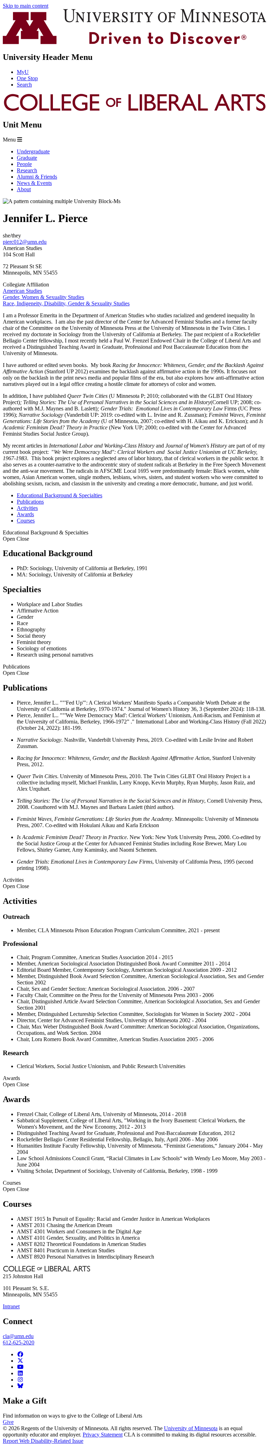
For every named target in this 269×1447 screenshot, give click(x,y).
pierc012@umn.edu (25, 242)
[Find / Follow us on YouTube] (20, 1367)
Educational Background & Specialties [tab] (59, 495)
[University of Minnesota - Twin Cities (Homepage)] (134, 42)
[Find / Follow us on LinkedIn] (20, 1373)
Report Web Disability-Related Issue (43, 1441)
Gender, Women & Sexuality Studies (43, 297)
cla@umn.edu (18, 1336)
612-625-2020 (18, 1342)
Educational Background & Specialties (45, 535)
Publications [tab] (30, 502)
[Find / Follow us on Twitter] (20, 1361)
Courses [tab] (26, 521)
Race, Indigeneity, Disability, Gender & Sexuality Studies (66, 303)
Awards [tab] (25, 514)
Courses (16, 1186)
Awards (16, 1081)
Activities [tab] (27, 508)
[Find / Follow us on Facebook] (20, 1354)
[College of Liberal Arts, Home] (134, 110)
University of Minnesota (191, 1428)
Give (8, 1422)
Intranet (11, 1306)
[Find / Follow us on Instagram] (20, 1380)
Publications (16, 670)
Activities (16, 883)
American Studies (22, 291)
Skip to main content (25, 6)
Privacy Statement (103, 1435)
